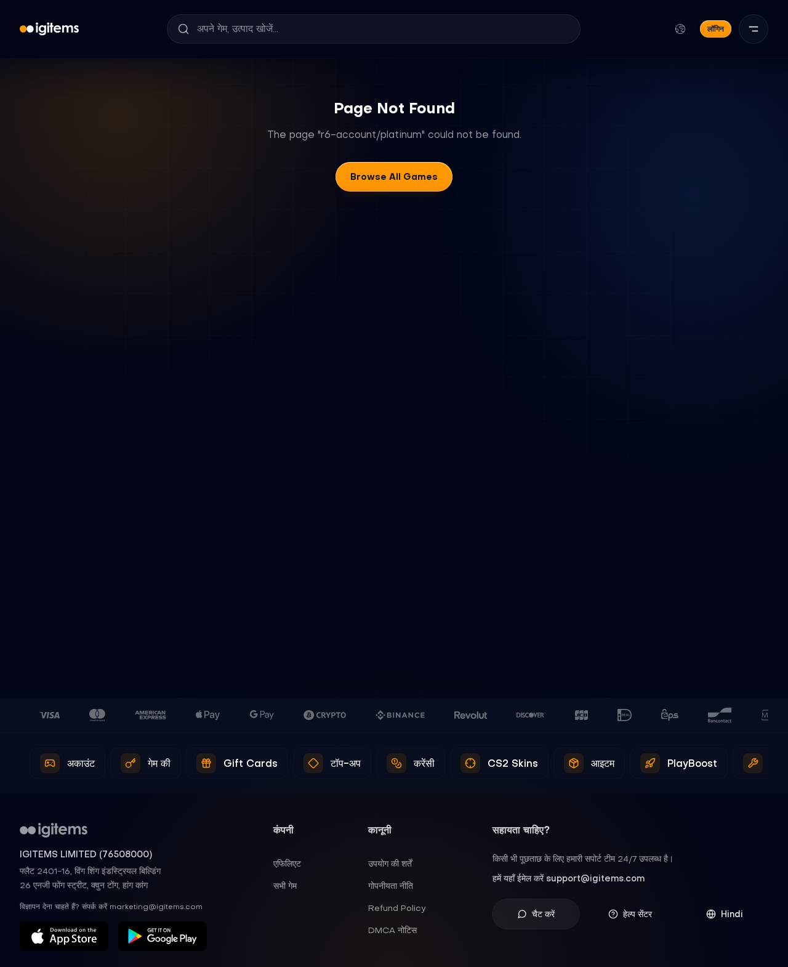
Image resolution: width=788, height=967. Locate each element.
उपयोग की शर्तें (390, 863)
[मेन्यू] (753, 29)
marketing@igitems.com (156, 907)
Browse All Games (394, 177)
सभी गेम (285, 885)
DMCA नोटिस (392, 930)
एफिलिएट (287, 863)
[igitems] (49, 29)
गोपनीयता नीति (390, 885)
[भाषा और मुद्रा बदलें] (680, 29)
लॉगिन (715, 28)
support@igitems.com (595, 878)
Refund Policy (397, 907)
